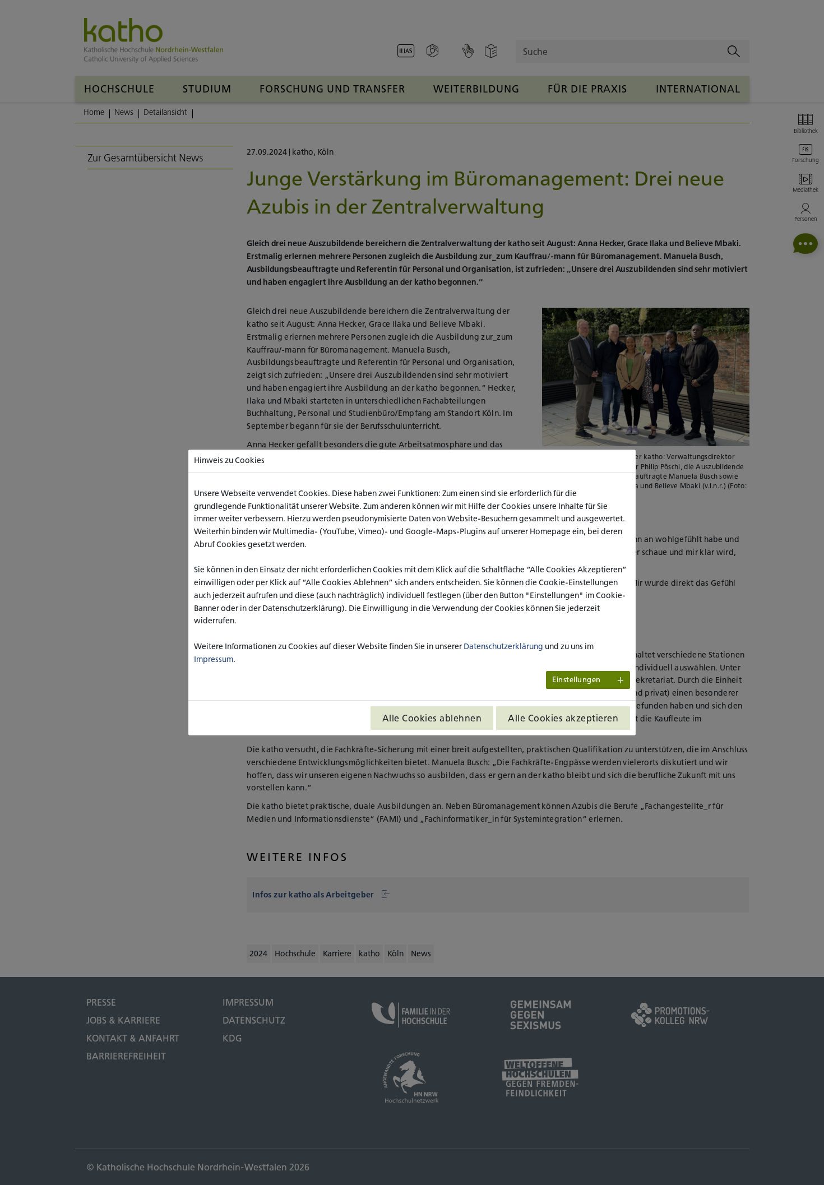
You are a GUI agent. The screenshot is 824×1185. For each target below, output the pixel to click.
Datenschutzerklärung (503, 646)
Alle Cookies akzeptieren (563, 718)
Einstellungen (576, 679)
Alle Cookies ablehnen (432, 718)
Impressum (213, 659)
